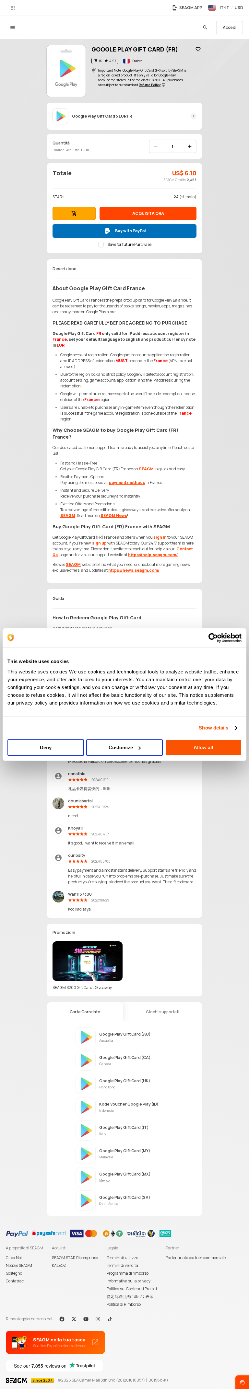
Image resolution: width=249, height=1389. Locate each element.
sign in (160, 537)
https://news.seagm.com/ (134, 570)
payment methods (127, 482)
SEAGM (146, 469)
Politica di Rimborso (124, 1304)
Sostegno (14, 1273)
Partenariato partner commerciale (196, 1257)
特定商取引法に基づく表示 (130, 1296)
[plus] (189, 146)
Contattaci (15, 1281)
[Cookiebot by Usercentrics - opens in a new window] (213, 638)
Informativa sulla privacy (128, 1281)
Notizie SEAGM (19, 1265)
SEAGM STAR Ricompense (75, 1257)
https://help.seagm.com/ (153, 554)
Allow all (203, 747)
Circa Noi (14, 1257)
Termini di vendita (122, 1265)
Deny (46, 747)
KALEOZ (59, 1265)
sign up (99, 543)
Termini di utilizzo (122, 1257)
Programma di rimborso (127, 1273)
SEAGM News (114, 515)
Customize (121, 747)
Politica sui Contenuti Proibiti (132, 1288)
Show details (213, 727)
